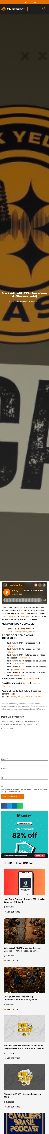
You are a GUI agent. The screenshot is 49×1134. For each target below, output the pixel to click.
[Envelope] (35, 2)
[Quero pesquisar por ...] (44, 8)
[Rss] (26, 2)
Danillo (24, 613)
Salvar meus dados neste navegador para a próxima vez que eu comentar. (24, 790)
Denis (10, 616)
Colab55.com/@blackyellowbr (21, 632)
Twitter (26, 683)
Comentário (7, 729)
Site (3, 778)
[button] (4, 806)
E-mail (4, 769)
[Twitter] (17, 2)
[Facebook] (13, 2)
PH (15, 616)
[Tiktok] (30, 2)
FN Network (24, 658)
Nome (4, 759)
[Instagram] (22, 2)
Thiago (22, 616)
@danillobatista (30, 678)
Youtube (6, 686)
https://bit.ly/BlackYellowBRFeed (26, 697)
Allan (4, 616)
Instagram (36, 683)
